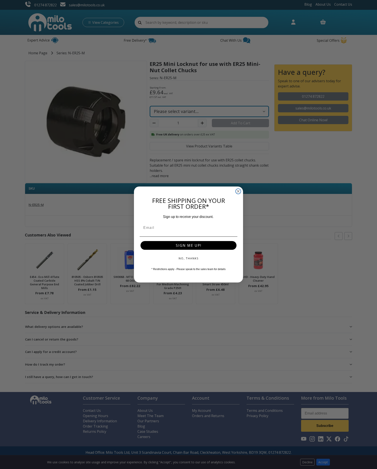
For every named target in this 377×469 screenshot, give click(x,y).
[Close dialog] (238, 191)
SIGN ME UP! (188, 245)
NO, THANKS (189, 258)
